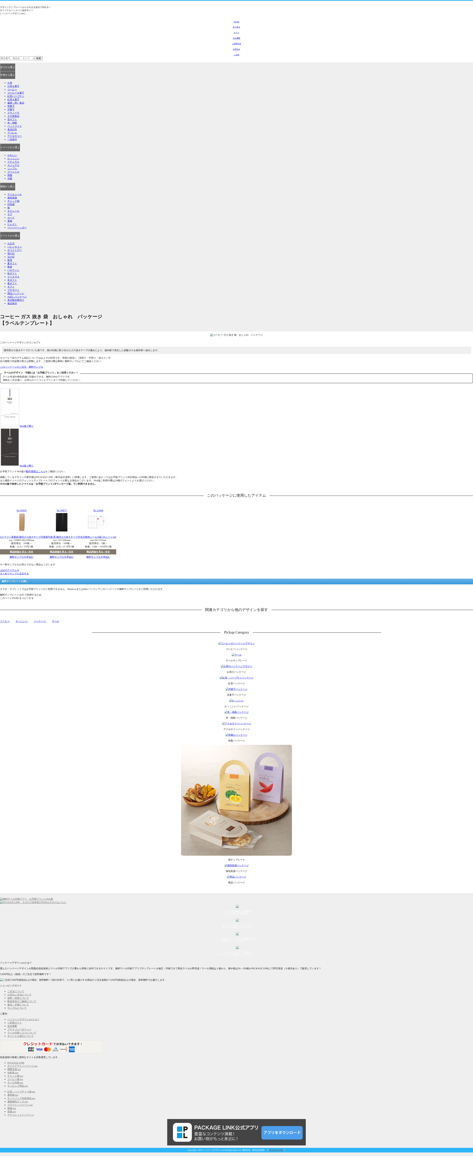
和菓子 (11, 106)
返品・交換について (18, 1004)
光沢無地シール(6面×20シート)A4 (98, 537)
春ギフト (12, 283)
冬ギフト (12, 280)
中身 (7, 75)
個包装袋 (12, 197)
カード (11, 217)
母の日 (11, 253)
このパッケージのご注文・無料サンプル (21, 366)
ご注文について (15, 991)
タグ (9, 214)
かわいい (12, 155)
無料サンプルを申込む (22, 557)
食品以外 (12, 129)
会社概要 (12, 1026)
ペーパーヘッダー (17, 227)
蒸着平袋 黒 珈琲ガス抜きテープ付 (61, 537)
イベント (10, 235)
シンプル (12, 168)
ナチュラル (13, 161)
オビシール (13, 211)
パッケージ (40, 621)
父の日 (11, 256)
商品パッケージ (15, 293)
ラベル (55, 621)
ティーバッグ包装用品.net (21, 1098)
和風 (9, 175)
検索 (38, 58)
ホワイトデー (14, 250)
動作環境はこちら (35, 471)
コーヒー (12, 89)
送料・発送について (18, 998)
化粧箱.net (12, 1072)
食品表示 (12, 303)
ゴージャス (13, 171)
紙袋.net (11, 1108)
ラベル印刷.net (15, 1082)
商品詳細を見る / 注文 (21, 551)
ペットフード (14, 126)
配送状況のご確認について (21, 1001)
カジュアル (13, 165)
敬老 (9, 266)
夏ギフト (12, 263)
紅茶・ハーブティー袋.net (21, 1091)
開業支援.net (14, 1069)
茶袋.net (11, 1111)
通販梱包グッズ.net (17, 1101)
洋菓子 (11, 109)
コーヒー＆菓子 (15, 92)
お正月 (11, 243)
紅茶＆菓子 (13, 99)
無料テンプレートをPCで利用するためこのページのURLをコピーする (20, 596)
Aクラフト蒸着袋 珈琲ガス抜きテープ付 (21, 537)
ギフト (11, 286)
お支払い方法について (19, 994)
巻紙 (9, 221)
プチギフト (13, 290)
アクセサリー (14, 136)
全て (7, 67)
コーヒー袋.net (15, 1079)
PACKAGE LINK (15, 1062)
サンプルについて (17, 1008)
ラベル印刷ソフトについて (21, 1032)
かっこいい (13, 158)
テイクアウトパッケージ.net (22, 1066)
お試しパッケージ (17, 296)
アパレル (12, 132)
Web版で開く (27, 426)
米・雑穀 (12, 122)
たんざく (12, 224)
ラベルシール (14, 194)
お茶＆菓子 (13, 86)
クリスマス (13, 276)
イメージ (10, 147)
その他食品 (13, 116)
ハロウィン (13, 270)
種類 (7, 186)
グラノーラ (13, 112)
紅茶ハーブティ (15, 96)
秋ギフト (12, 273)
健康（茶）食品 (15, 102)
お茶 (9, 82)
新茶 (9, 260)
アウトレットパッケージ (20, 1114)
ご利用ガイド (14, 1022)
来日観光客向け (15, 300)
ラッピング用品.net (17, 1085)
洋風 (9, 178)
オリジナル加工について (20, 1036)
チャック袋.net (15, 1076)
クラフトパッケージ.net (20, 1105)
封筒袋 (11, 204)
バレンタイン (14, 246)
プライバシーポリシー (19, 1029)
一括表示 (12, 139)
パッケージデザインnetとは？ (23, 1019)
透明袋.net (12, 1095)
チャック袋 (13, 201)
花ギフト (12, 119)
